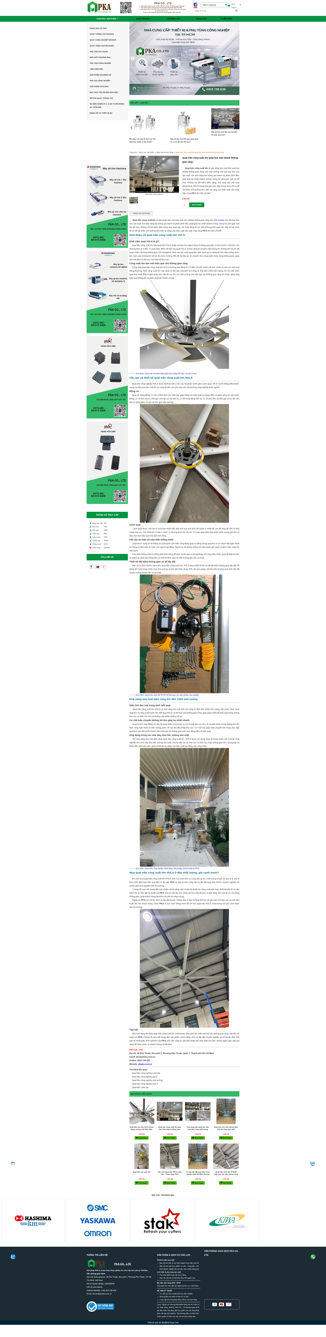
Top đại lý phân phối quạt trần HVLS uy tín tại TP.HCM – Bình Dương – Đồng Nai (229, 142)
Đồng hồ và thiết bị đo (101, 113)
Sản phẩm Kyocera (99, 86)
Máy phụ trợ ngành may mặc (104, 92)
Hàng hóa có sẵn (98, 28)
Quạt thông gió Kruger (102, 34)
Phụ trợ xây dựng (99, 52)
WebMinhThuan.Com (170, 1322)
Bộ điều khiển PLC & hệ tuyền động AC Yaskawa (107, 105)
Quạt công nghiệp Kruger (103, 40)
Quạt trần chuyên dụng (102, 46)
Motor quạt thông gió (101, 98)
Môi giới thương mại (100, 57)
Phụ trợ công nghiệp (100, 63)
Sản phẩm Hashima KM (100, 75)
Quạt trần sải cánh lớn (141, 1172)
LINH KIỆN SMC (96, 69)
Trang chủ (201, 19)
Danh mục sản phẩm (106, 19)
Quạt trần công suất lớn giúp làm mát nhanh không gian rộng (169, 1129)
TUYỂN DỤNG (226, 19)
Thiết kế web (153, 1322)
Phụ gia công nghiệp (100, 81)
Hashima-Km (173, 19)
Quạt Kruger (142, 19)
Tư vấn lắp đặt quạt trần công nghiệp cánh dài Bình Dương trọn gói (197, 1174)
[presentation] (131, 128)
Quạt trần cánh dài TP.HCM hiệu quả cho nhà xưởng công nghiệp (226, 1174)
